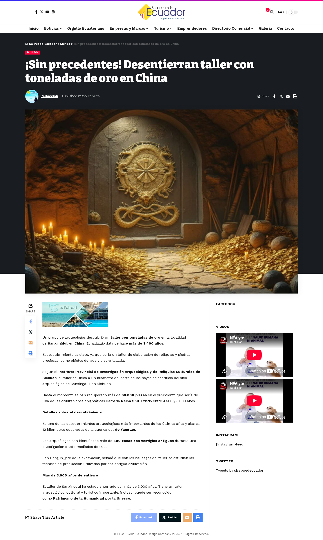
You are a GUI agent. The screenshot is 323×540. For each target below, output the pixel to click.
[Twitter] (41, 12)
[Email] (288, 96)
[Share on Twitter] (281, 96)
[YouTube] (47, 12)
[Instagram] (53, 12)
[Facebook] (36, 12)
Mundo (32, 52)
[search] (272, 12)
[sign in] (29, 12)
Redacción (49, 96)
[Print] (295, 96)
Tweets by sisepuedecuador (239, 470)
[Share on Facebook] (274, 96)
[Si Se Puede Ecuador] (161, 12)
